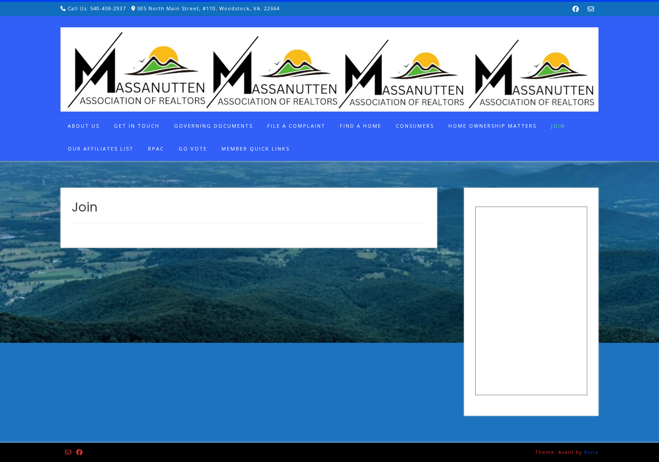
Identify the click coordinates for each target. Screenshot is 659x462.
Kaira (591, 452)
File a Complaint (296, 125)
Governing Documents (213, 125)
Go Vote (192, 148)
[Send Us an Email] (590, 9)
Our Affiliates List (101, 148)
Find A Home (361, 125)
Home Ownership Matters (492, 125)
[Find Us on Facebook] (575, 9)
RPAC (156, 148)
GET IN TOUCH (137, 125)
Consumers (415, 125)
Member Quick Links (255, 148)
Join (558, 125)
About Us (84, 125)
